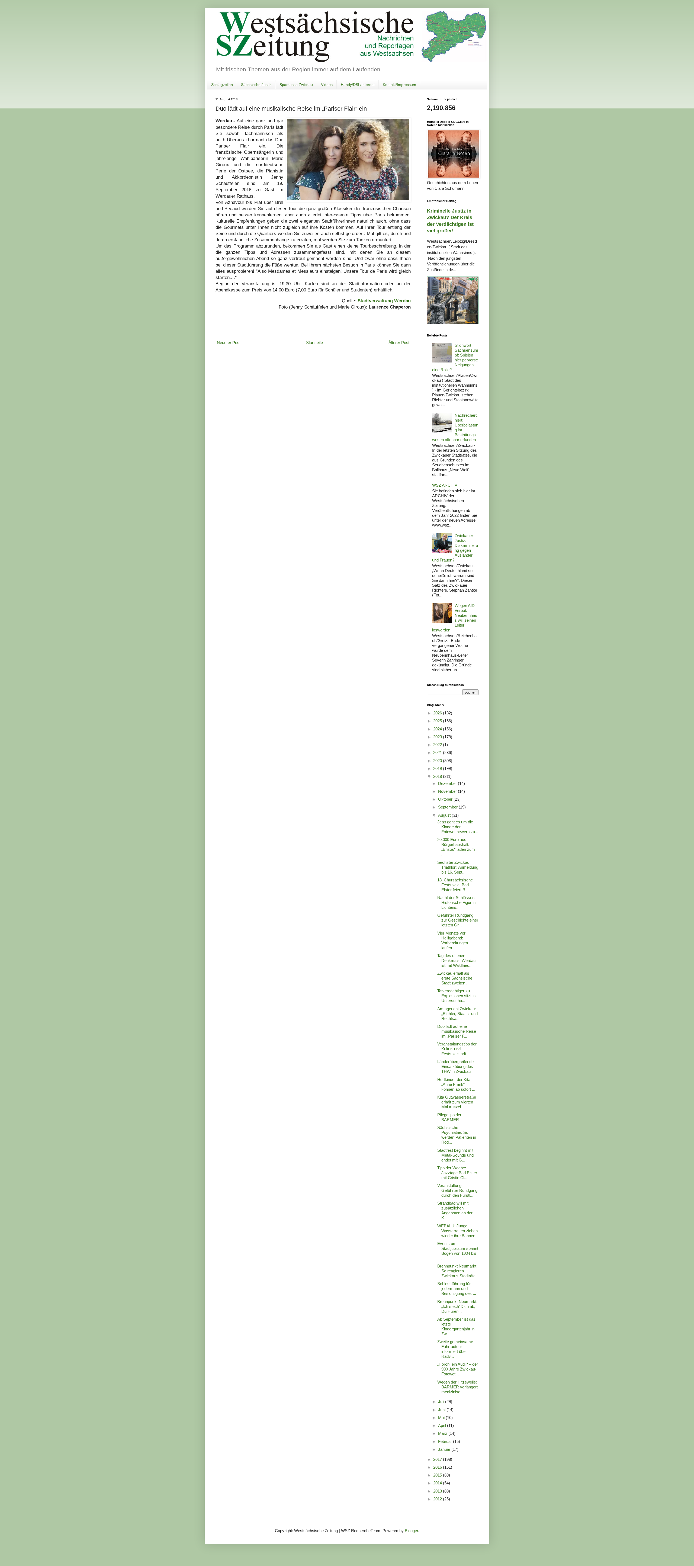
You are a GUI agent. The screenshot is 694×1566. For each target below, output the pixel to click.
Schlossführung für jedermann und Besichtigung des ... (456, 1288)
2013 (438, 1491)
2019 (438, 768)
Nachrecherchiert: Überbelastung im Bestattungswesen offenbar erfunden (455, 427)
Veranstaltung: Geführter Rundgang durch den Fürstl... (457, 1190)
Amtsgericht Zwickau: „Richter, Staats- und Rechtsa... (457, 1013)
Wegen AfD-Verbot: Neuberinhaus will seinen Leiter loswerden (454, 617)
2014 (438, 1483)
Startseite (314, 342)
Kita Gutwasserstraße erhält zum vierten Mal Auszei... (456, 1102)
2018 (438, 776)
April (442, 1425)
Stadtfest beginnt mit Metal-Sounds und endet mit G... (455, 1155)
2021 (438, 752)
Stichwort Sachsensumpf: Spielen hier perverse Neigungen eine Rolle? (455, 357)
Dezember (448, 783)
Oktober (446, 799)
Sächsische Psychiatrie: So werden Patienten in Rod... (456, 1134)
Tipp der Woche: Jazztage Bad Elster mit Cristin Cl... (457, 1173)
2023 (438, 736)
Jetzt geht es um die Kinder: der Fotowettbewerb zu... (457, 827)
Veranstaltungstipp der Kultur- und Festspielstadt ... (457, 1049)
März (443, 1433)
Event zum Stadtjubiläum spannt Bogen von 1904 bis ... (457, 1250)
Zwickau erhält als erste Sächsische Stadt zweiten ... (454, 978)
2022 (438, 744)
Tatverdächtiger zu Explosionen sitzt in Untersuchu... (456, 996)
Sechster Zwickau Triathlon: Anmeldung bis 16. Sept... (457, 867)
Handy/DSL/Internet (358, 84)
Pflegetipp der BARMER (449, 1117)
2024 (438, 729)
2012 (438, 1499)
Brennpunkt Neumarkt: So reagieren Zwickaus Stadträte (457, 1271)
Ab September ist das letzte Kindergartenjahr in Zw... (456, 1326)
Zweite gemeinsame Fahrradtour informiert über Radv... (455, 1349)
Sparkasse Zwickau (296, 84)
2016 (438, 1467)
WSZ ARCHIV (444, 485)
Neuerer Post (228, 342)
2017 (438, 1459)
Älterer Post (398, 342)
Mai (442, 1417)
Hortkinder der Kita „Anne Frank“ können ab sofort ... (456, 1084)
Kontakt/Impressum (399, 84)
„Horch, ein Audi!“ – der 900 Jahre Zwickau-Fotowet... (457, 1369)
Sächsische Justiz (256, 84)
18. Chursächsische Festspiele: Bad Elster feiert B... (455, 885)
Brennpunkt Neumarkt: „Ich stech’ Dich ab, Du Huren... (457, 1306)
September (448, 807)
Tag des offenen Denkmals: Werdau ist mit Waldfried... (456, 960)
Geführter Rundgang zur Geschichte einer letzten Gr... (457, 920)
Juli (441, 1401)
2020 (438, 760)
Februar (445, 1441)
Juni (442, 1409)
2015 (438, 1475)
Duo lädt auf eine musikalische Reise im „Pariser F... (456, 1031)
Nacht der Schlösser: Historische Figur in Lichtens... (456, 902)
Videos (327, 84)
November (448, 791)
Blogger (411, 1530)
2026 (438, 713)
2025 (438, 720)
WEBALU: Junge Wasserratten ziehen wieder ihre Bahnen (457, 1231)
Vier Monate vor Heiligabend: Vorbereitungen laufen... (452, 940)
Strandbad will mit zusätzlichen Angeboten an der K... (455, 1210)
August (445, 815)
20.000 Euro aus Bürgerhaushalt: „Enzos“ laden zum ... (456, 846)
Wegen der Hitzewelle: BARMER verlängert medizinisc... (457, 1387)
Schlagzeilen (222, 84)
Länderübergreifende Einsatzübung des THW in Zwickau (455, 1066)
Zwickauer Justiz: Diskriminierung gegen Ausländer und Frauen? (455, 547)
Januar (444, 1449)
